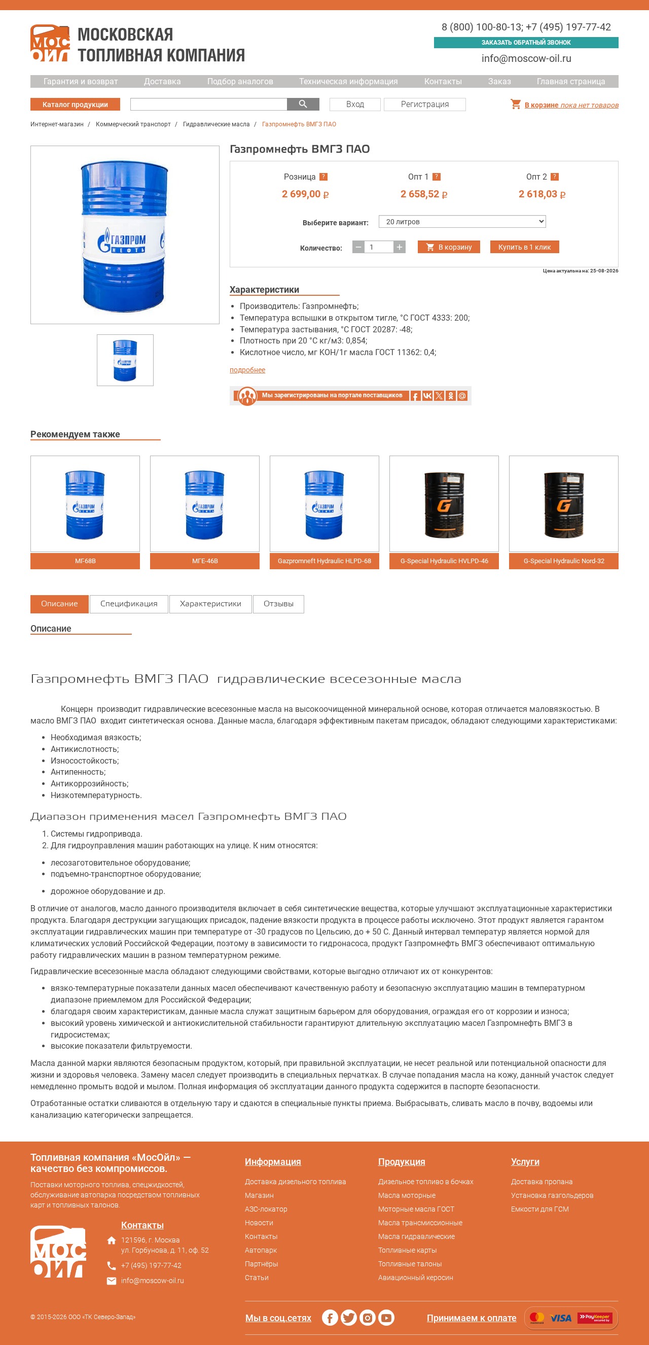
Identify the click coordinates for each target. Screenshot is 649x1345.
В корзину (455, 247)
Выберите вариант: (336, 223)
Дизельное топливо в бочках (426, 1182)
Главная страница (571, 81)
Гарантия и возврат (81, 81)
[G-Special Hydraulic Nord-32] (564, 504)
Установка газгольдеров (552, 1195)
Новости (259, 1223)
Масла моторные (407, 1195)
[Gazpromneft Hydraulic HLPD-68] (324, 504)
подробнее (247, 370)
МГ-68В (85, 561)
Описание (59, 604)
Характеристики (210, 604)
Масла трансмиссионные (420, 1223)
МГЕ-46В (205, 561)
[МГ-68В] (85, 504)
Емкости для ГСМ (540, 1209)
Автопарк (261, 1250)
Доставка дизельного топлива (295, 1182)
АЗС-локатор (266, 1209)
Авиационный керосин (415, 1277)
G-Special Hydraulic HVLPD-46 (444, 561)
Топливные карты (407, 1250)
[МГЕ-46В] (205, 504)
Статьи (257, 1277)
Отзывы (279, 604)
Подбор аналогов (240, 81)
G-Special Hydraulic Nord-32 (564, 561)
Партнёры (261, 1264)
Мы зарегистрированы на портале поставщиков (332, 395)
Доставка (162, 81)
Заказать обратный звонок (526, 42)
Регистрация (425, 104)
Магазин (259, 1195)
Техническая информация (348, 81)
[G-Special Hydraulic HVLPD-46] (444, 504)
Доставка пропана (542, 1182)
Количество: (321, 248)
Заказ (499, 81)
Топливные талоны (410, 1264)
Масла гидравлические (416, 1236)
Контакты (443, 81)
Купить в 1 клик (524, 247)
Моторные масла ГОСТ (416, 1209)
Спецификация (129, 604)
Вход (355, 104)
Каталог (75, 104)
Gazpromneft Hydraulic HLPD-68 (324, 561)
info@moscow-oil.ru (526, 58)
